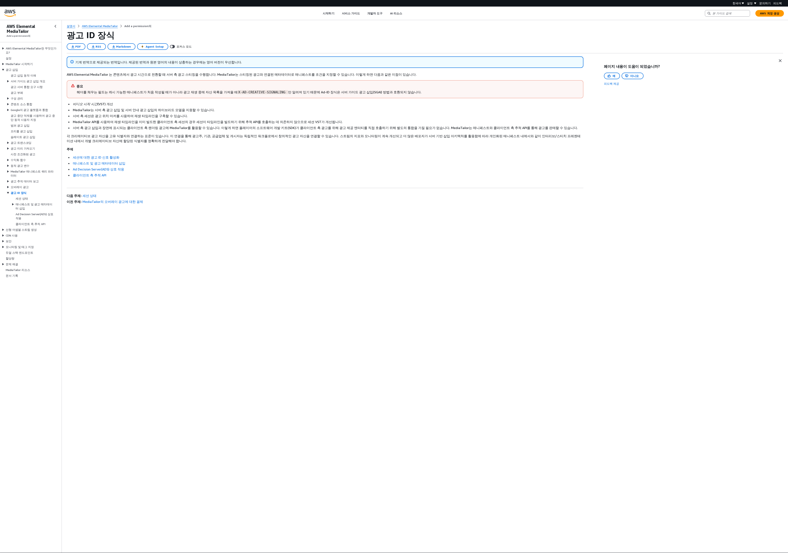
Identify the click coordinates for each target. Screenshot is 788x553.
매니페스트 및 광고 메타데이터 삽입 (99, 163)
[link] (137, 26)
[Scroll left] (319, 13)
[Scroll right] (405, 13)
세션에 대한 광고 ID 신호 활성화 (96, 157)
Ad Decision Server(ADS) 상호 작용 (98, 169)
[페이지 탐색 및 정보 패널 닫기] (780, 60)
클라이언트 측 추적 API (89, 175)
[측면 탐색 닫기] (55, 26)
